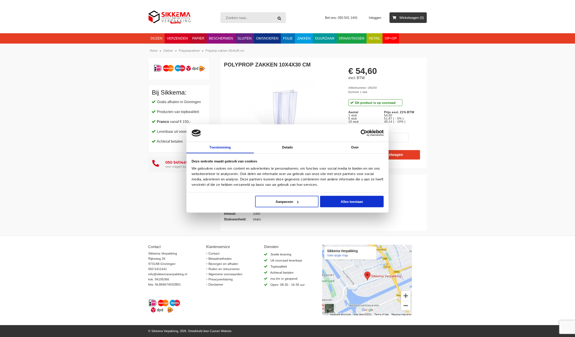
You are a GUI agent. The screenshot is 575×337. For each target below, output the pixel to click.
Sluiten (244, 38)
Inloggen (375, 18)
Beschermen (221, 38)
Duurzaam (324, 38)
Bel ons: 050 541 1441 (341, 18)
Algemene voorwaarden (225, 274)
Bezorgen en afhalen (223, 264)
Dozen (156, 38)
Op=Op (391, 38)
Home (153, 50)
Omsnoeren (267, 38)
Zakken (304, 38)
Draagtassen (351, 38)
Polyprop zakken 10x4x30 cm (225, 50)
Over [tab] (355, 147)
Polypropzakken (189, 50)
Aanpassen (284, 202)
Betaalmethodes (220, 258)
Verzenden (177, 38)
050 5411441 (157, 269)
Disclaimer (215, 284)
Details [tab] (287, 147)
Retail (374, 38)
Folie (288, 38)
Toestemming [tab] (220, 147)
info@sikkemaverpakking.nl (167, 274)
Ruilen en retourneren (224, 269)
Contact (213, 253)
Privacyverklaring (220, 279)
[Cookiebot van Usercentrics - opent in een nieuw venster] (364, 133)
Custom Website (220, 331)
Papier (198, 38)
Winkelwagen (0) (411, 18)
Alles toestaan (352, 202)
